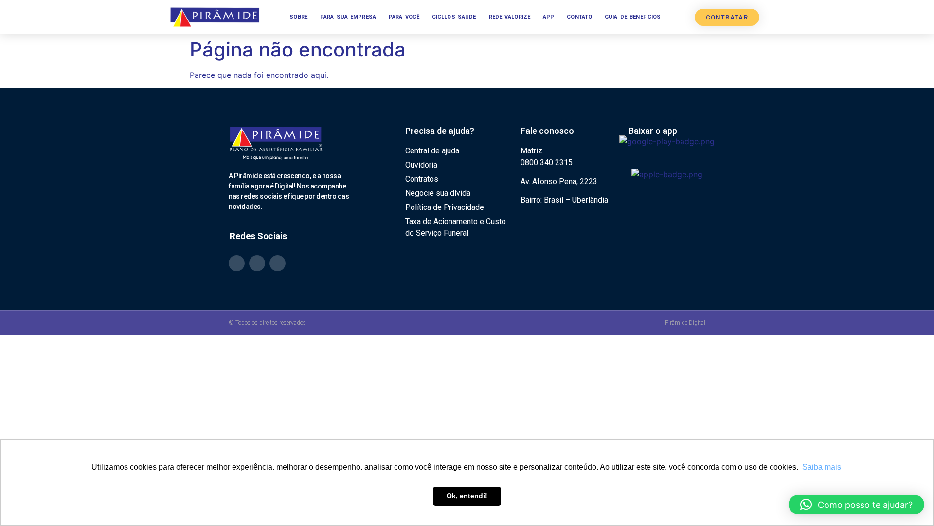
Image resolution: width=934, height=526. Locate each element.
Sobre (298, 17)
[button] (856, 504)
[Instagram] (257, 263)
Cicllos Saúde (454, 17)
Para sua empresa (348, 17)
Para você (404, 17)
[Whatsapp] (237, 263)
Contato (579, 17)
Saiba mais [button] (821, 467)
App (548, 17)
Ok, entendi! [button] (467, 496)
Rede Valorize (510, 17)
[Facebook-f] (277, 263)
